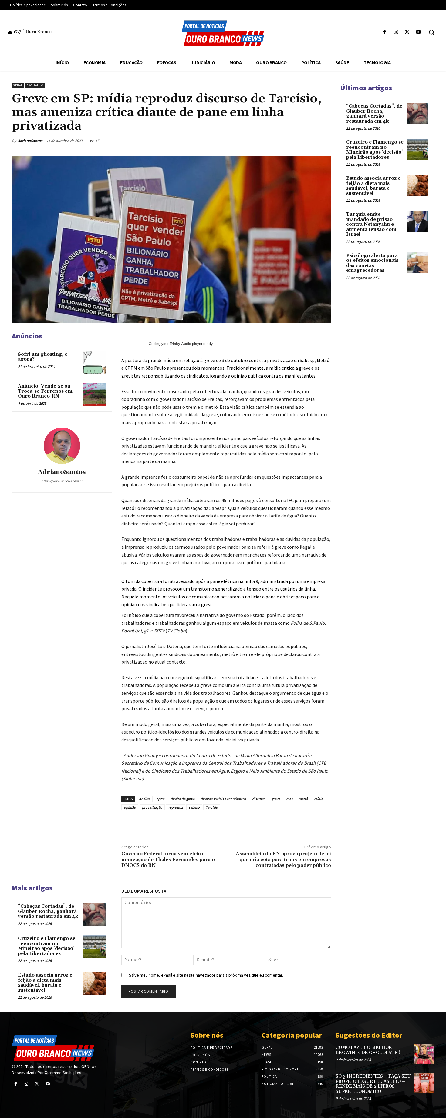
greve (276, 799)
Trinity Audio (180, 344)
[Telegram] (315, 141)
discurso (258, 799)
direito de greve (182, 799)
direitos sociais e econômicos (223, 799)
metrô (303, 799)
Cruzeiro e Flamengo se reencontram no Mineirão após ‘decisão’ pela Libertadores (46, 946)
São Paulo (35, 85)
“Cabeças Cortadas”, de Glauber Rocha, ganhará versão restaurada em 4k (48, 911)
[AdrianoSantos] (62, 446)
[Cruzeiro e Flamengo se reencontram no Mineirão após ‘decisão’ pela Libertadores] (94, 946)
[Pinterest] (259, 141)
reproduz (175, 807)
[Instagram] (396, 32)
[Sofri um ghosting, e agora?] (94, 362)
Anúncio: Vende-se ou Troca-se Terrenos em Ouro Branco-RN (45, 391)
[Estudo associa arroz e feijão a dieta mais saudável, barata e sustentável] (94, 983)
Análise (144, 799)
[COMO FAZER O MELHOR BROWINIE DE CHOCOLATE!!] (424, 1054)
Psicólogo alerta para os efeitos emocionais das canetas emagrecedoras (372, 263)
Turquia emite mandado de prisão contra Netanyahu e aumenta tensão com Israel (371, 224)
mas (289, 799)
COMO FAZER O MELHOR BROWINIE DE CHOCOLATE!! (368, 1050)
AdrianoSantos (30, 140)
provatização (152, 807)
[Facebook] (384, 32)
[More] (329, 141)
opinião (130, 807)
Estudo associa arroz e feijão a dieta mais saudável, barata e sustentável (45, 982)
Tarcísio (212, 807)
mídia (318, 799)
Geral (18, 85)
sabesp (194, 807)
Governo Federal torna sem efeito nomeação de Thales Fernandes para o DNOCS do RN (168, 859)
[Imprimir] (301, 141)
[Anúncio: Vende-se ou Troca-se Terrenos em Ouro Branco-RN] (94, 394)
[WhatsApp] (273, 141)
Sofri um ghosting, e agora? (42, 356)
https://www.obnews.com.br (62, 481)
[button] (431, 32)
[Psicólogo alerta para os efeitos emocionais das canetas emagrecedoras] (417, 262)
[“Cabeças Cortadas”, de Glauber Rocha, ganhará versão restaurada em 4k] (94, 914)
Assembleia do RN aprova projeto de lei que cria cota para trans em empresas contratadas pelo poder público (283, 859)
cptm (160, 799)
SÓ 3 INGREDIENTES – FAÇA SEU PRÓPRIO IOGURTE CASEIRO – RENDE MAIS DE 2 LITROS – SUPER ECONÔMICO (373, 1083)
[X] (407, 32)
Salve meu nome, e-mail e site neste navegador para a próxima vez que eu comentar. (206, 975)
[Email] (287, 141)
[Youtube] (418, 32)
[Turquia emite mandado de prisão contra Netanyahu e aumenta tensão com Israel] (417, 221)
